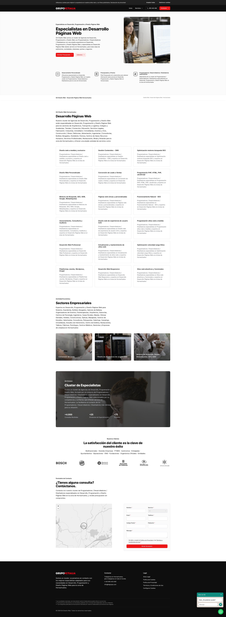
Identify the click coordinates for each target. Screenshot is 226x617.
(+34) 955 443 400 (110, 581)
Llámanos (80, 54)
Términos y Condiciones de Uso (153, 585)
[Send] (220, 604)
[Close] (221, 595)
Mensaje (130, 530)
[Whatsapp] (220, 611)
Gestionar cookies (164, 2)
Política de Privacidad (146, 540)
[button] (83, 525)
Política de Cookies (149, 579)
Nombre (129, 507)
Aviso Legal (146, 577)
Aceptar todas (150, 2)
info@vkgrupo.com (110, 584)
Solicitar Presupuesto (63, 54)
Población (151, 523)
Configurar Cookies (149, 588)
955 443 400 (153, 8)
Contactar (164, 8)
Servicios (138, 8)
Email (129, 515)
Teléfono (151, 515)
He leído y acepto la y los (146, 541)
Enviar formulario (147, 546)
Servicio (151, 507)
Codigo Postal (131, 523)
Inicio (130, 8)
